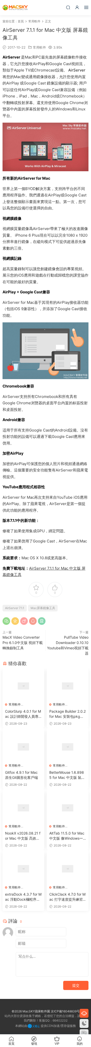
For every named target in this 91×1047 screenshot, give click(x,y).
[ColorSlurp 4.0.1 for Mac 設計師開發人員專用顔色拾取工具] (23, 686)
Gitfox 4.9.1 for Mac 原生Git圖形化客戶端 (21, 775)
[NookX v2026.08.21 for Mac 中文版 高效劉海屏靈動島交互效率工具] (23, 808)
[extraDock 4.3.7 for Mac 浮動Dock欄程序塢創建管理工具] (23, 868)
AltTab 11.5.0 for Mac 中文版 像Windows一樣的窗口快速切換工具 (67, 836)
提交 (75, 985)
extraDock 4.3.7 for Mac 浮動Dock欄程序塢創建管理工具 (23, 897)
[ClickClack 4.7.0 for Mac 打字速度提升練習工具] (67, 868)
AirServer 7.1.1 (14, 608)
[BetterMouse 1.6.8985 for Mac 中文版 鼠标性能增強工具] (67, 747)
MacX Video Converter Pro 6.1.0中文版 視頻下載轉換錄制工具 (23, 642)
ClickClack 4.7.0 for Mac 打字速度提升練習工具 (67, 897)
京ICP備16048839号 (65, 1011)
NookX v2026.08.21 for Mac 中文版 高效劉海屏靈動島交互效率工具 (22, 836)
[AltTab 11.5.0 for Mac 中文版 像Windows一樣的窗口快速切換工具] (67, 808)
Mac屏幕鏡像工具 (43, 608)
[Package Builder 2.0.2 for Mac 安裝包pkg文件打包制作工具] (67, 686)
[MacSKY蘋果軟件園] (15, 7)
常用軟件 (39, 47)
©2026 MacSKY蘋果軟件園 (31, 1011)
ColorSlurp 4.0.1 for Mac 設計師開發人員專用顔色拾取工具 (23, 714)
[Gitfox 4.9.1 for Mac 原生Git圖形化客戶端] (23, 747)
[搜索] (68, 7)
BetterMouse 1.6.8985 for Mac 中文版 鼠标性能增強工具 (67, 775)
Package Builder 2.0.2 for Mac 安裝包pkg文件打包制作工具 (67, 714)
